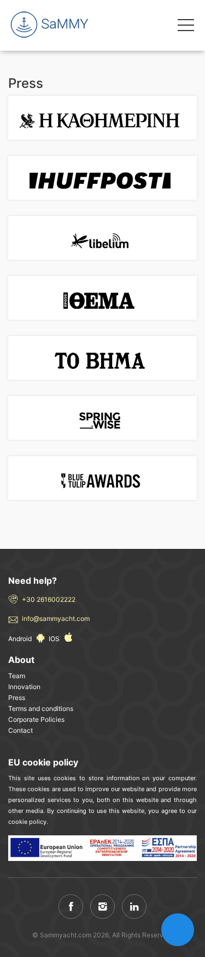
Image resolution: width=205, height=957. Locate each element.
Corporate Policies (36, 719)
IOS (55, 639)
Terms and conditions (40, 708)
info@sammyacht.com (56, 618)
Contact (20, 730)
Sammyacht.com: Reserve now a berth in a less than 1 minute (57, 24)
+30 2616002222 (48, 599)
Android (20, 639)
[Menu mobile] (186, 27)
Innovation (24, 687)
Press (16, 697)
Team (16, 676)
